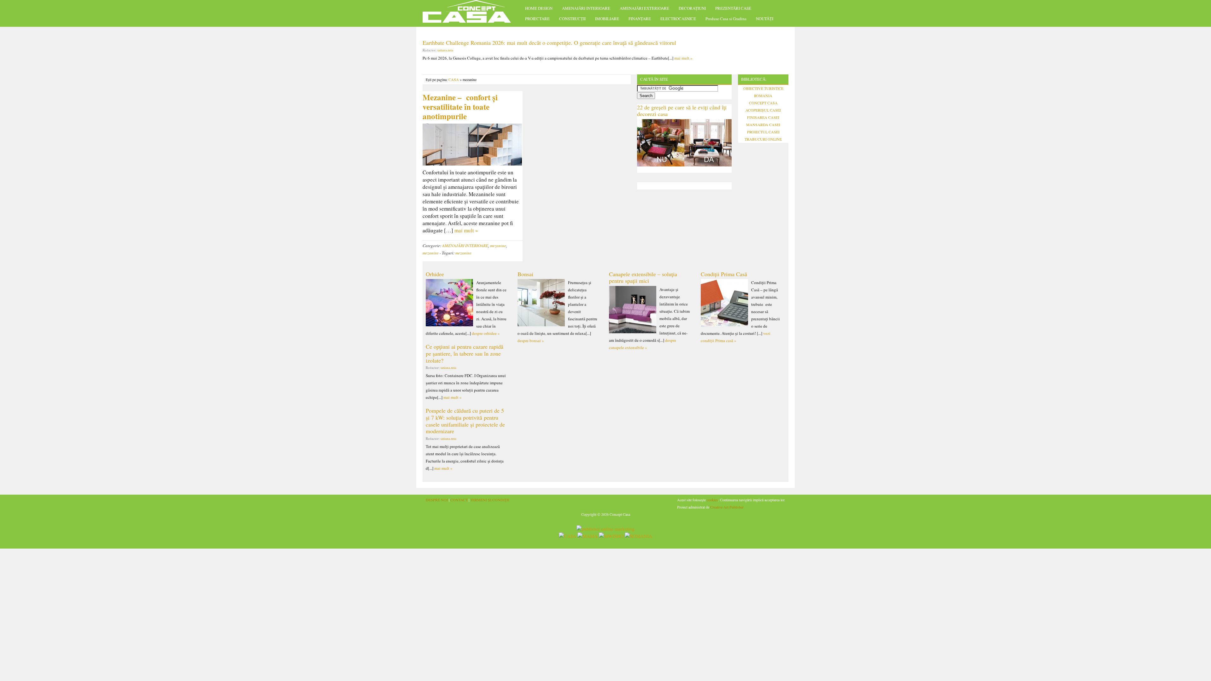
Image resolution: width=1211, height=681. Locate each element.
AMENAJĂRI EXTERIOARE (644, 8)
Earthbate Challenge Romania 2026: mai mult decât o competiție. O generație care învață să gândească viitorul (549, 42)
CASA (453, 79)
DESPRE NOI (437, 499)
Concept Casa (470, 13)
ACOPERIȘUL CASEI (763, 110)
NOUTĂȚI (764, 18)
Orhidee (435, 274)
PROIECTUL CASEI (763, 131)
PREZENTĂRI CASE (733, 8)
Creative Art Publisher (727, 506)
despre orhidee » (486, 333)
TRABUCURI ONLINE (763, 139)
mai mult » (683, 58)
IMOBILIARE (607, 18)
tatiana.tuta (445, 50)
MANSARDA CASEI (763, 124)
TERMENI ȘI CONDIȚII (489, 499)
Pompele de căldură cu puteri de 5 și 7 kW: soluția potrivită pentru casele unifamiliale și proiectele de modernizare (465, 421)
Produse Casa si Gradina (725, 18)
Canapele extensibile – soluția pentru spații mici (643, 277)
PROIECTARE (537, 18)
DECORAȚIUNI (692, 8)
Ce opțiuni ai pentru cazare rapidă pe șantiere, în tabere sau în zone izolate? (464, 353)
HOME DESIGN (539, 8)
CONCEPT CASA (763, 102)
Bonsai (525, 274)
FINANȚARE (640, 18)
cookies (712, 499)
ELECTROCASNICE (678, 18)
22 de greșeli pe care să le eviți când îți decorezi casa (682, 110)
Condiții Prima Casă (724, 274)
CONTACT (459, 499)
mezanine (498, 245)
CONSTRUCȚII (572, 18)
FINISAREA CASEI (763, 117)
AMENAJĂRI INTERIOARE (586, 8)
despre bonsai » (531, 340)
